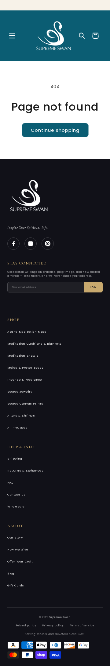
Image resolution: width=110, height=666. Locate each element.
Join (93, 287)
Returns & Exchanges (25, 470)
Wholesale (15, 506)
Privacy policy (53, 625)
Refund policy (26, 625)
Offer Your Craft (20, 561)
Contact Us (16, 494)
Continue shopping (55, 130)
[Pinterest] (48, 243)
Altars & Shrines (21, 415)
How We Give (17, 549)
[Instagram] (30, 243)
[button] (12, 35)
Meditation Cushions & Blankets (34, 344)
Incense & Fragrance (24, 380)
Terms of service (82, 625)
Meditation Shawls (22, 356)
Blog (10, 573)
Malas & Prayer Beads (25, 368)
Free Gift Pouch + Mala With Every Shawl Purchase (58, 4)
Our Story (15, 537)
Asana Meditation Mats (26, 332)
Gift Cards (15, 585)
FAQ (10, 482)
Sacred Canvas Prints (25, 403)
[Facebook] (13, 243)
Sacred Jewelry (19, 392)
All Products (17, 427)
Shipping (14, 458)
